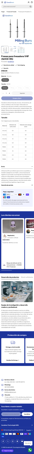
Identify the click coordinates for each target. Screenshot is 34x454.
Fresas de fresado (11, 11)
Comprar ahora (17, 98)
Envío (2, 72)
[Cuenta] (29, 2)
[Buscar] (30, 7)
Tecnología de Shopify (19, 447)
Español (28, 430)
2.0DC (28, 88)
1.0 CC (20, 88)
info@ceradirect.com (10, 392)
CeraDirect (11, 61)
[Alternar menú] (2, 2)
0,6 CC (13, 88)
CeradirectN (9, 447)
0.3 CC (5, 88)
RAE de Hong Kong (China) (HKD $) (13, 430)
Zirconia (6, 80)
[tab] (10, 277)
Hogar (3, 11)
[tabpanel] (17, 304)
